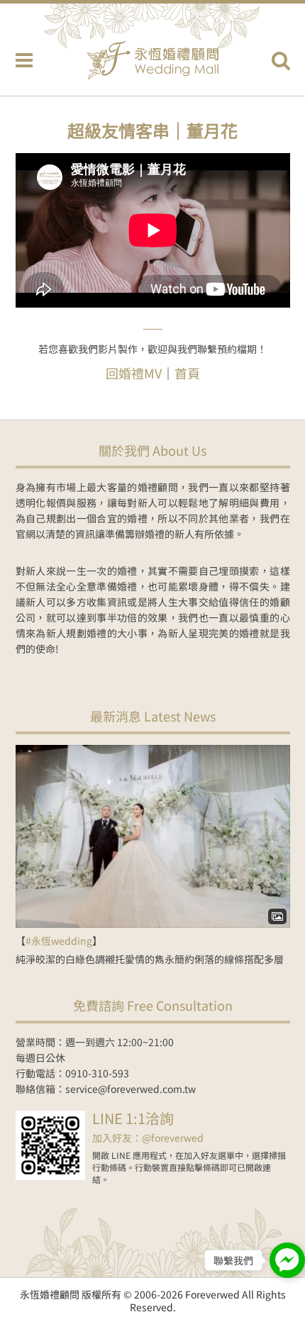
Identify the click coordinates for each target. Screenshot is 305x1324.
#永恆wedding (59, 940)
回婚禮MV (134, 373)
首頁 (187, 373)
